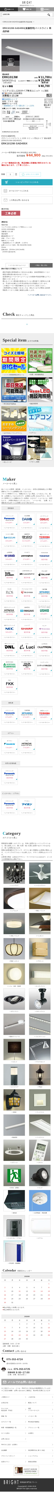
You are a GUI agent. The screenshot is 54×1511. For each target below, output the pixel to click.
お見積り (31, 1433)
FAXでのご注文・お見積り (9, 1444)
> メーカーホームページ (17, 265)
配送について (32, 1402)
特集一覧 (4, 1416)
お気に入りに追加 (32, 174)
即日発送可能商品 (33, 1422)
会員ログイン (5, 1461)
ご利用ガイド (5, 1397)
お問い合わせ (5, 1439)
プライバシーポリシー (8, 1456)
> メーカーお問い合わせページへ (39, 295)
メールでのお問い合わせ (22, 1382)
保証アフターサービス (33, 1409)
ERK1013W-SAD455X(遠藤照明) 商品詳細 (18, 22)
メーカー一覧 (32, 1416)
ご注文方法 (31, 1397)
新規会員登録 (32, 1461)
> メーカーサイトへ (9, 527)
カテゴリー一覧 (6, 1422)
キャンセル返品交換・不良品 (6, 1409)
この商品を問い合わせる (19, 200)
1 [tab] (27, 324)
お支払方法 (4, 1402)
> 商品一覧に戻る (41, 265)
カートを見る (5, 1433)
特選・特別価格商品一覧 (8, 1427)
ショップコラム (33, 1456)
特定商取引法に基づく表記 (36, 1450)
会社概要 (4, 1450)
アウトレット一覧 (33, 1427)
